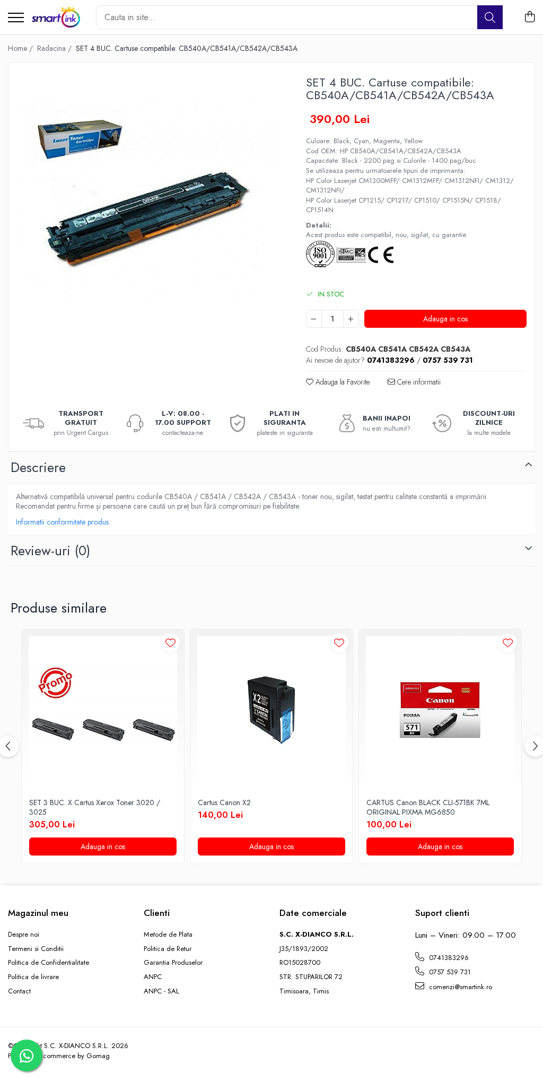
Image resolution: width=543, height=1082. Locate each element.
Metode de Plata (168, 934)
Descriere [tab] (38, 467)
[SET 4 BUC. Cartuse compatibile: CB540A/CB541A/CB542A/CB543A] (147, 202)
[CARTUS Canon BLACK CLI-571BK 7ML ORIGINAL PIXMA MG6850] (440, 710)
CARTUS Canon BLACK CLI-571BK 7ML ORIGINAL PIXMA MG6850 (427, 807)
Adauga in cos (445, 318)
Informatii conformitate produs (62, 522)
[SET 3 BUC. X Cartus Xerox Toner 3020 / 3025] (103, 710)
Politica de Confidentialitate (48, 962)
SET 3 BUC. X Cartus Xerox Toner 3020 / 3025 (94, 807)
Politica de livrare (33, 977)
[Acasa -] (56, 17)
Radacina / (55, 48)
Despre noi (23, 934)
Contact (19, 991)
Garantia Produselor (173, 962)
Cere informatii (418, 382)
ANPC (153, 977)
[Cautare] (490, 17)
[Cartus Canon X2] (271, 710)
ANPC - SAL (161, 991)
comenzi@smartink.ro (459, 987)
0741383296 (448, 958)
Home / (21, 48)
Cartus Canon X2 (224, 802)
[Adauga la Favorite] (170, 642)
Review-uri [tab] (50, 550)
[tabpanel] (147, 202)
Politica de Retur (167, 949)
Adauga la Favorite (341, 382)
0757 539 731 (449, 972)
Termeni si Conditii (36, 949)
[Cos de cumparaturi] (529, 17)
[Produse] (16, 18)
